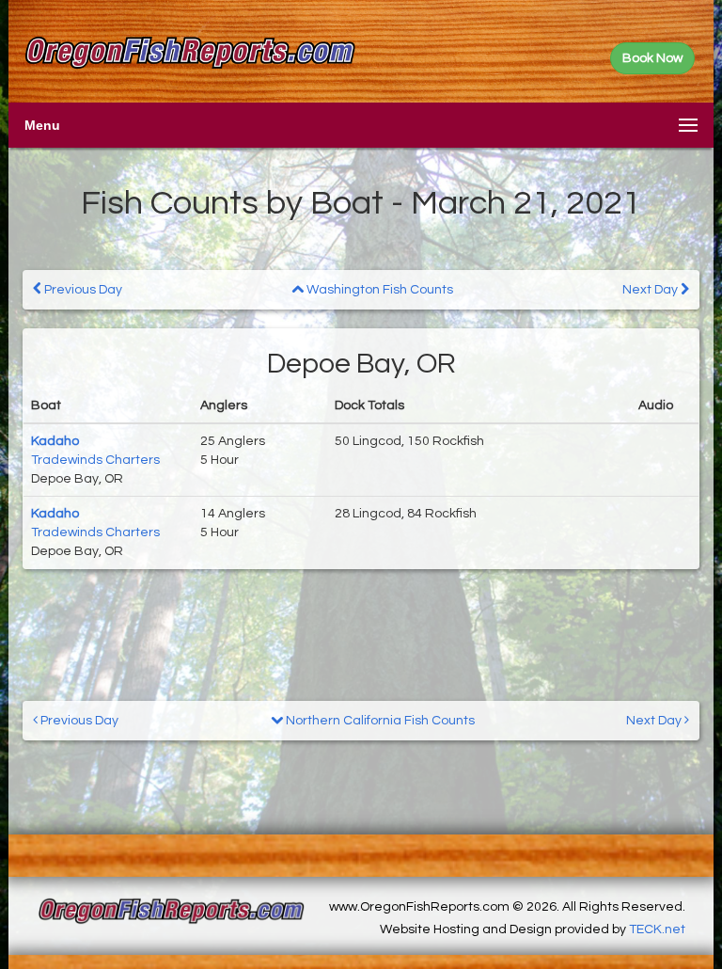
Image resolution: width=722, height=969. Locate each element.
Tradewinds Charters (95, 460)
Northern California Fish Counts (379, 720)
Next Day (651, 289)
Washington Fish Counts (378, 289)
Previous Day (81, 289)
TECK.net (657, 929)
